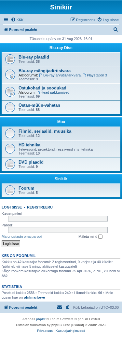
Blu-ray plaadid (34, 57)
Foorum (26, 188)
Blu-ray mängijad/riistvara (45, 70)
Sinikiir (61, 179)
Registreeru (40, 207)
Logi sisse (12, 207)
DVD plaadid (31, 162)
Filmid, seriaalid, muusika (45, 131)
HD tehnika (29, 144)
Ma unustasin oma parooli (22, 236)
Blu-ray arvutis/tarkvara (62, 75)
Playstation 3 (97, 75)
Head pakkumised (55, 92)
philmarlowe (34, 297)
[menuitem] (17, 20)
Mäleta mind (88, 236)
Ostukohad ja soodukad (42, 88)
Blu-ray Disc (61, 48)
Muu (61, 122)
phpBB (41, 319)
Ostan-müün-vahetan (39, 105)
